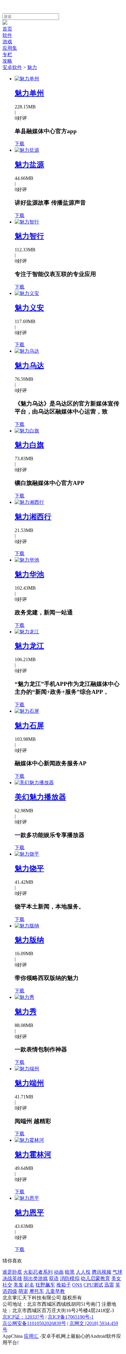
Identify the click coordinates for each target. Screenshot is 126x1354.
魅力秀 (26, 1012)
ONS (77, 1284)
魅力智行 (29, 236)
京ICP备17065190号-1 (71, 1316)
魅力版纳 (29, 940)
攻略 (7, 61)
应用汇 (31, 1336)
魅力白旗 (29, 445)
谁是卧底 (12, 1272)
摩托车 (36, 1291)
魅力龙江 (29, 646)
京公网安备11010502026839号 (34, 1323)
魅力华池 (29, 574)
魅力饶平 (29, 868)
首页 (7, 28)
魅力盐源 (29, 165)
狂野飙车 (45, 1284)
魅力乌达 (29, 365)
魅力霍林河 (33, 1155)
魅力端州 (29, 1083)
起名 (29, 1284)
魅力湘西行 (33, 517)
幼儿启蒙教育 (95, 1278)
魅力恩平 (29, 1213)
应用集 (9, 48)
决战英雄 (12, 1278)
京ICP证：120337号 (23, 1316)
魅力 (32, 67)
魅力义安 (29, 308)
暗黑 (70, 1272)
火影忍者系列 (38, 1272)
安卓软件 (12, 67)
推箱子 (63, 1284)
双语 (54, 1278)
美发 (18, 1284)
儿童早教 (55, 1291)
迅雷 (109, 1284)
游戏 (7, 41)
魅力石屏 (29, 726)
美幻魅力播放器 (40, 797)
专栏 (7, 54)
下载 (19, 143)
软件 (7, 35)
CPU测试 (93, 1284)
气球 (117, 1272)
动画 (59, 1272)
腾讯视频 (101, 1272)
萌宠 (23, 1291)
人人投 (83, 1272)
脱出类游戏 (35, 1278)
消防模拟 (70, 1278)
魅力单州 (29, 93)
